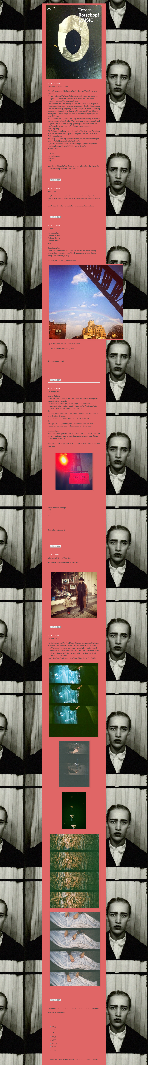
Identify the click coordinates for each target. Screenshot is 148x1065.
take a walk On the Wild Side (59, 558)
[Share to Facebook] (58, 180)
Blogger (95, 1059)
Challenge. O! (53, 392)
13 (53, 1047)
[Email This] (51, 180)
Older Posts (96, 1009)
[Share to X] (56, 180)
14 (53, 1043)
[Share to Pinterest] (60, 180)
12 (53, 1050)
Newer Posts (52, 1009)
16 (53, 1040)
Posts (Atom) (61, 1012)
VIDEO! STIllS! (54, 639)
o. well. (51, 229)
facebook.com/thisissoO (56, 530)
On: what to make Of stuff (58, 87)
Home (74, 1009)
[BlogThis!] (53, 180)
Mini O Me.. (52, 191)
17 (53, 1037)
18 (53, 1027)
